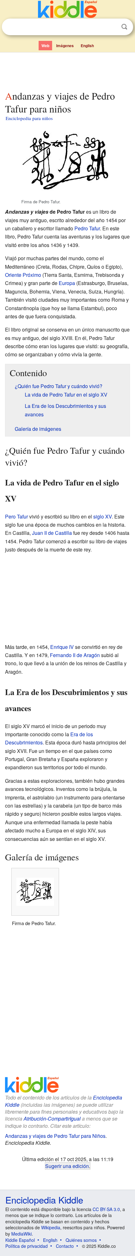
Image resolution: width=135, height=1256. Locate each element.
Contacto (65, 1246)
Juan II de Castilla (52, 532)
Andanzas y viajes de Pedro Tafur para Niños (55, 1135)
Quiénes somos (81, 1240)
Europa (67, 283)
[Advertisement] (67, 70)
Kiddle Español (20, 1240)
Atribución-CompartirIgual (52, 1118)
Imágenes (65, 45)
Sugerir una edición (67, 1165)
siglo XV (102, 516)
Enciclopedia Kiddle (44, 1199)
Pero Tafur (16, 516)
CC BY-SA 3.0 (106, 1209)
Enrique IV (62, 646)
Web (45, 45)
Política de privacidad (26, 1246)
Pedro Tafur (87, 228)
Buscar (124, 27)
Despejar (111, 27)
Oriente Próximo (23, 274)
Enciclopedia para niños (29, 118)
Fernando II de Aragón (75, 655)
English (87, 45)
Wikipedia (50, 1227)
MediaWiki (21, 1234)
